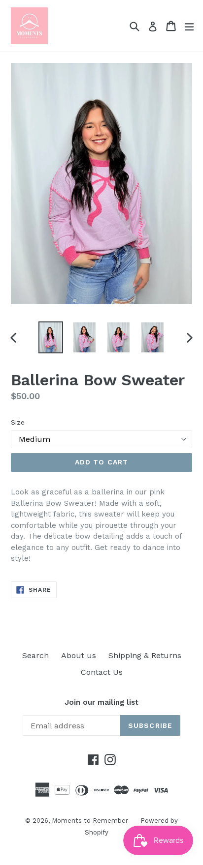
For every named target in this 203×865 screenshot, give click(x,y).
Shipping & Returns (144, 655)
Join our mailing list (101, 702)
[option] (51, 337)
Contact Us (102, 672)
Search (35, 655)
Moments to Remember (90, 820)
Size (18, 422)
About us (78, 655)
